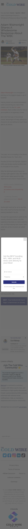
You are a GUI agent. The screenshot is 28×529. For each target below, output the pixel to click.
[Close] (25, 239)
